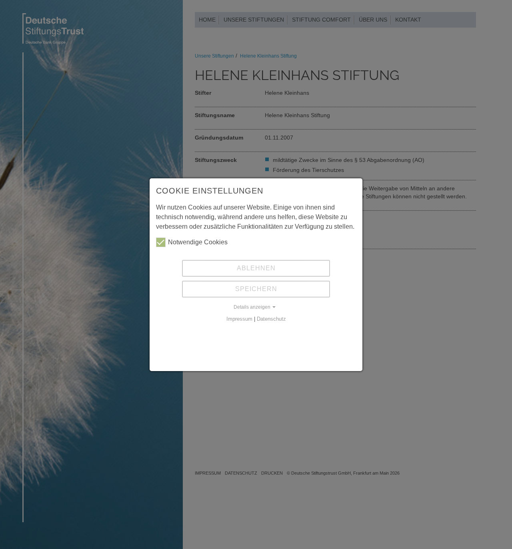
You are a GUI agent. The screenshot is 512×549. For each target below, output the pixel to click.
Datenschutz (271, 319)
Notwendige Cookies (198, 242)
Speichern (256, 288)
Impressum (239, 319)
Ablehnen (256, 268)
